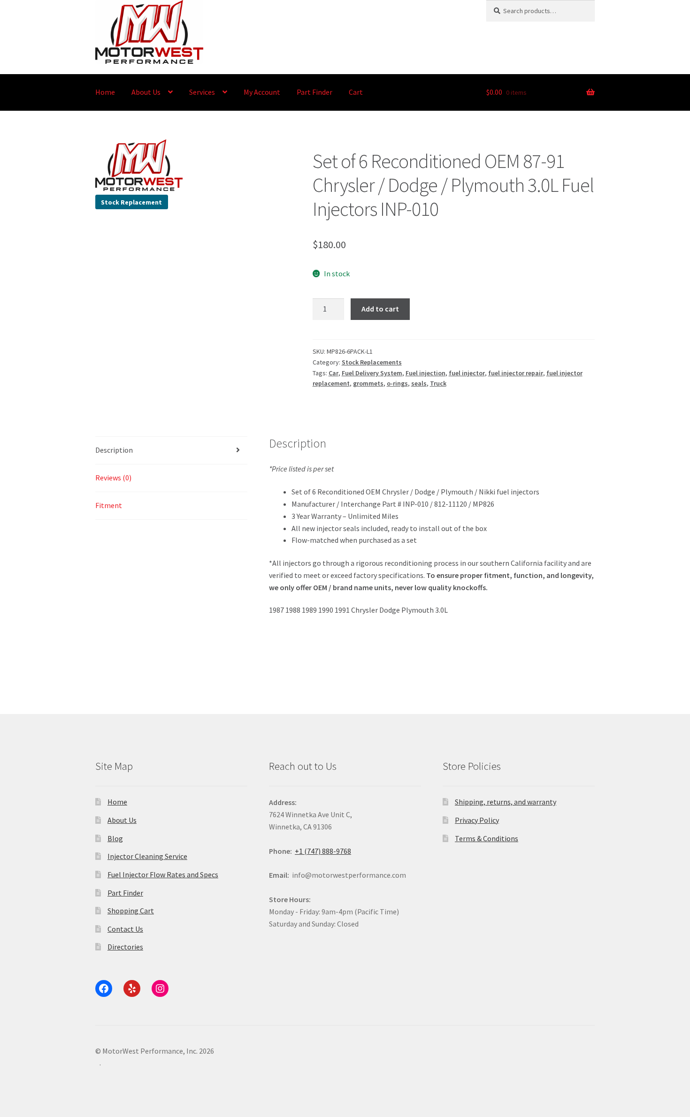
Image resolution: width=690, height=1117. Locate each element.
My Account (262, 92)
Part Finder (314, 92)
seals (419, 383)
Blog (115, 838)
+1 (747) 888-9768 (323, 851)
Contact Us (125, 929)
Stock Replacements (372, 362)
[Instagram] (160, 988)
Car (333, 373)
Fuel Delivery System (372, 373)
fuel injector (467, 373)
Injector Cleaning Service (147, 856)
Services (202, 92)
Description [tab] (114, 450)
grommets (368, 383)
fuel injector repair (515, 373)
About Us (146, 92)
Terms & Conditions (486, 838)
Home (105, 92)
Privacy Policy (477, 820)
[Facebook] (103, 988)
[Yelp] (131, 988)
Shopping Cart (130, 910)
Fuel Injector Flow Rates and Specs (162, 874)
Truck (438, 383)
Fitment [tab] (108, 505)
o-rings (397, 383)
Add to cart (380, 308)
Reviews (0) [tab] (113, 477)
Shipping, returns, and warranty (505, 801)
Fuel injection (425, 373)
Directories (125, 946)
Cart (356, 92)
